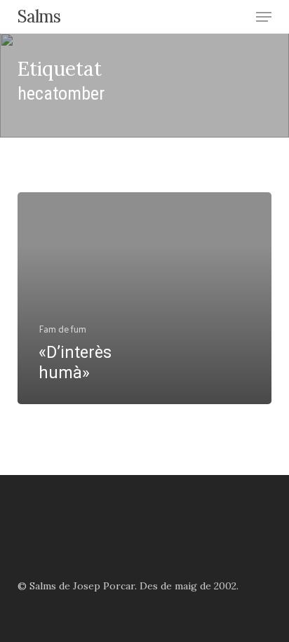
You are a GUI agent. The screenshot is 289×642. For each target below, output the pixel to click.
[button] (263, 17)
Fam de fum (62, 328)
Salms (39, 16)
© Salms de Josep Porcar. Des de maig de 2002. (128, 586)
